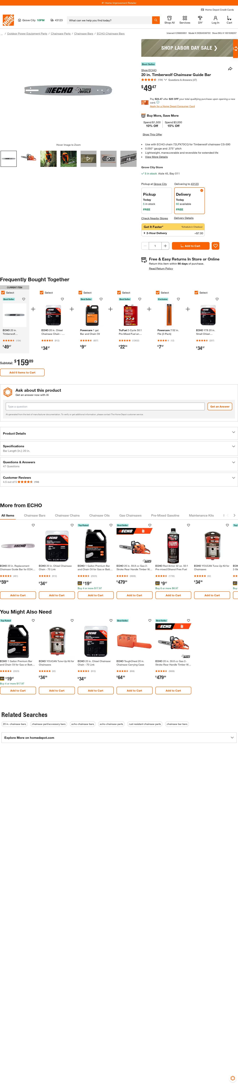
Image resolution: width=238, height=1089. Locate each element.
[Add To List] (215, 246)
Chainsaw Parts (61, 33)
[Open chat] (235, 48)
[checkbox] (42, 292)
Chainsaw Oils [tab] (99, 515)
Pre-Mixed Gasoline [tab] (165, 515)
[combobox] (109, 20)
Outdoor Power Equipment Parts (27, 33)
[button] (119, 433)
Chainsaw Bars (83, 33)
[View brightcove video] (88, 159)
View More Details (156, 156)
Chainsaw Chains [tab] (67, 515)
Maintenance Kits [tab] (201, 515)
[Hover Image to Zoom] (68, 91)
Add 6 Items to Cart (22, 372)
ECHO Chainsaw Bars (111, 33)
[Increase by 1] (165, 246)
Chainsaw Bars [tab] (34, 515)
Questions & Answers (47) (182, 79)
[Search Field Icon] (156, 20)
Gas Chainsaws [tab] (130, 515)
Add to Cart (192, 245)
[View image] (9, 159)
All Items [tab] (7, 515)
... (1, 33)
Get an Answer (219, 406)
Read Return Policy (161, 268)
